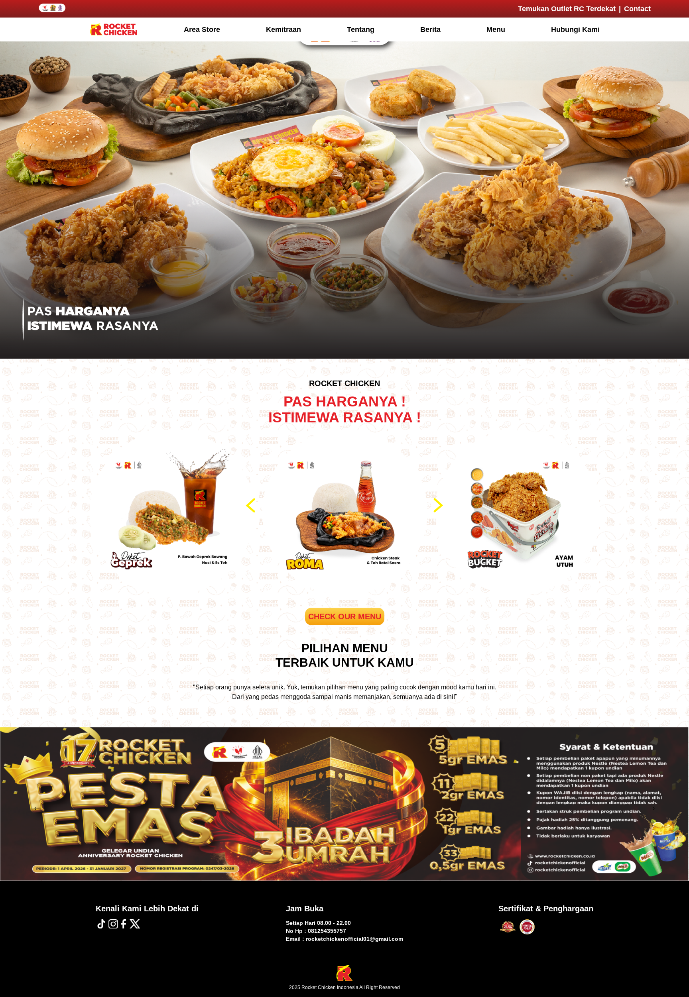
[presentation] (251, 505)
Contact (637, 9)
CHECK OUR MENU (344, 616)
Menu (495, 29)
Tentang (360, 29)
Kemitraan (283, 29)
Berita (430, 29)
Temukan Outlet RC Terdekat (567, 9)
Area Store (202, 29)
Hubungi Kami (575, 29)
